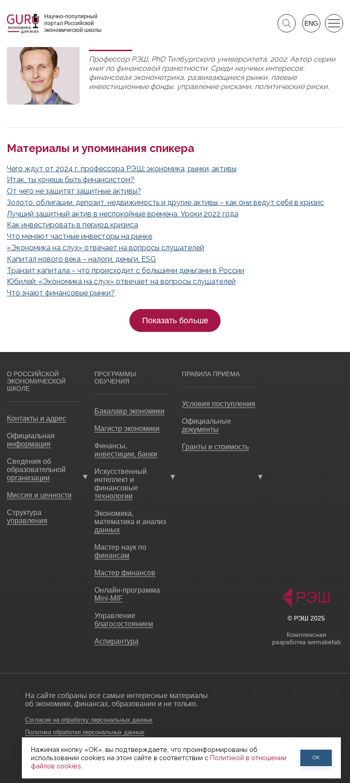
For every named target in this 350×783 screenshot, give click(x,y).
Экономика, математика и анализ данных (130, 522)
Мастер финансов (124, 573)
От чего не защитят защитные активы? (74, 191)
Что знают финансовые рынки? (61, 293)
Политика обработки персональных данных (84, 732)
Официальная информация (31, 440)
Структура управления (27, 517)
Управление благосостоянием (123, 620)
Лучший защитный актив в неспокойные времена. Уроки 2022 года (122, 214)
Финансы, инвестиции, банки (125, 450)
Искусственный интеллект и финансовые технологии (120, 484)
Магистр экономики (127, 428)
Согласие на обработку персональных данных (89, 719)
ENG (311, 23)
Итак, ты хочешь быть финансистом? (70, 179)
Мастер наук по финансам (120, 551)
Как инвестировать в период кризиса (72, 225)
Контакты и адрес (36, 418)
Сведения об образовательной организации (36, 469)
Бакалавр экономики (129, 411)
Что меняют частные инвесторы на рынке (79, 236)
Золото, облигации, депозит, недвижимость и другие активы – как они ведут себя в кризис (165, 202)
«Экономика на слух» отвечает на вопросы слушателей (105, 247)
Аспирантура (116, 641)
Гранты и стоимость (215, 447)
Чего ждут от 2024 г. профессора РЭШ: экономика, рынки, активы (122, 168)
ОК (316, 757)
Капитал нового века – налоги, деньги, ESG (81, 259)
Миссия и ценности (39, 495)
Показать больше (175, 320)
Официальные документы (206, 425)
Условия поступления (218, 404)
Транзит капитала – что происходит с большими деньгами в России (125, 270)
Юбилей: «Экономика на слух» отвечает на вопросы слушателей (121, 281)
